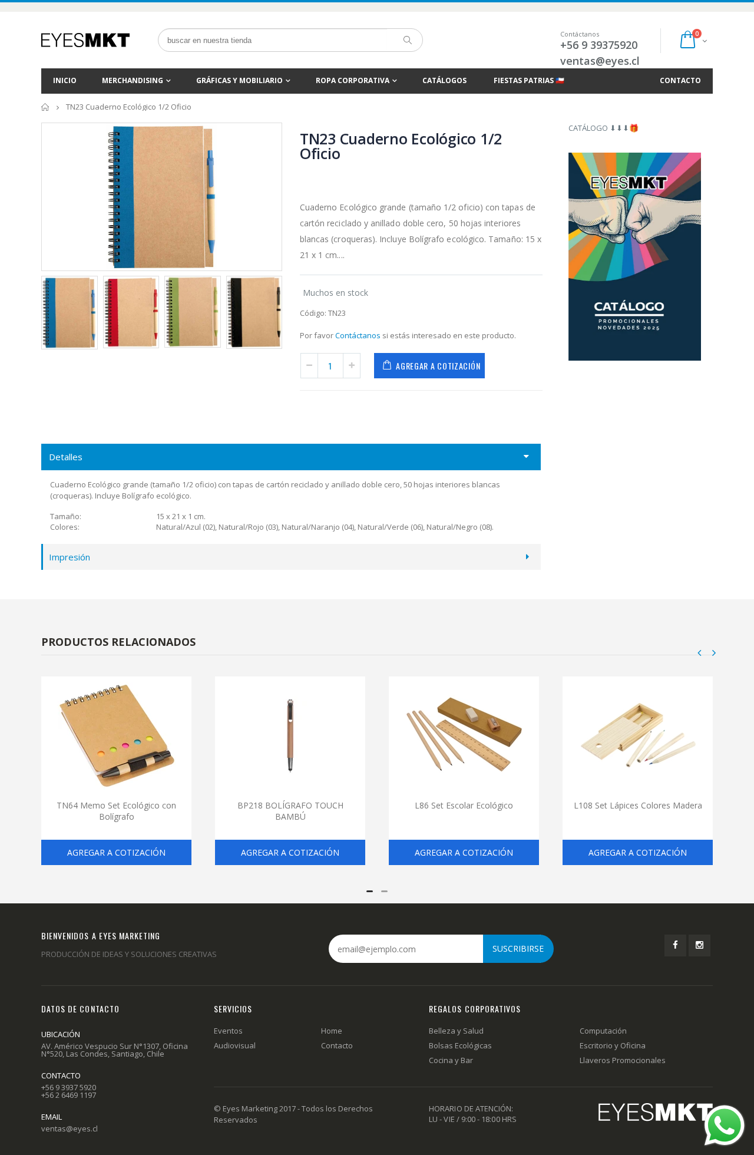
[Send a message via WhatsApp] (724, 1125)
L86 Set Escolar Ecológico (464, 805)
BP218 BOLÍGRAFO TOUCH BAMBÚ (290, 811)
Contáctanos (358, 335)
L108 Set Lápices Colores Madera (638, 805)
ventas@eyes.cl (600, 61)
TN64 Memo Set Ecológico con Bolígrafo (116, 811)
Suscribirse (518, 948)
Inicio (45, 107)
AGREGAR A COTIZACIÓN (438, 365)
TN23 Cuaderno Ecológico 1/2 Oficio (401, 145)
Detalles (65, 457)
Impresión (69, 557)
